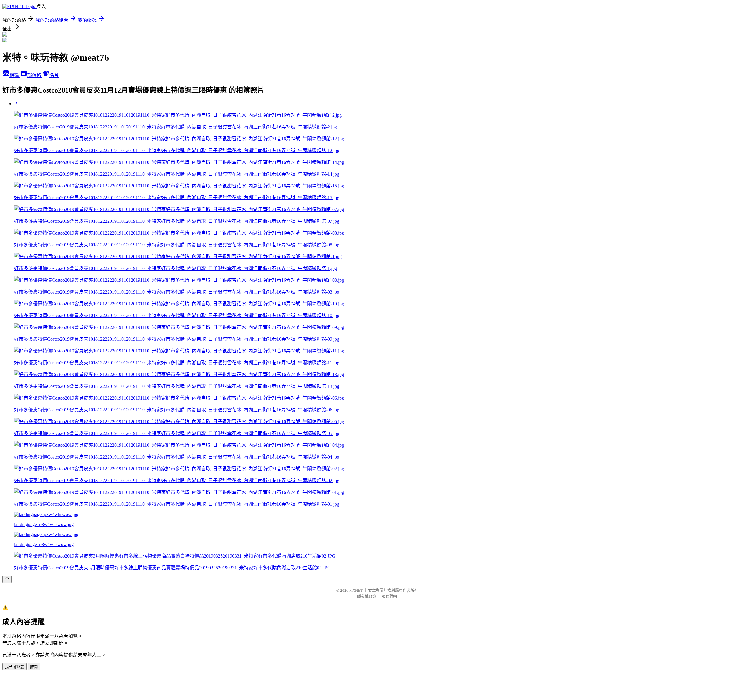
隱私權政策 (366, 596)
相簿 (14, 75)
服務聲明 (389, 596)
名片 (54, 75)
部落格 (34, 75)
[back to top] (7, 579)
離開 (34, 667)
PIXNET (356, 590)
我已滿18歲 (14, 667)
